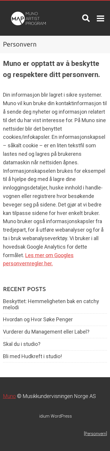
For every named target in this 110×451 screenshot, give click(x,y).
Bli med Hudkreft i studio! (32, 356)
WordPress (55, 416)
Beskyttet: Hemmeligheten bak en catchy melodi (51, 304)
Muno (9, 396)
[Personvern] (95, 433)
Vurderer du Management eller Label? (46, 332)
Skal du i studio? (21, 344)
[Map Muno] (27, 18)
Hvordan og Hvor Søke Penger (38, 319)
